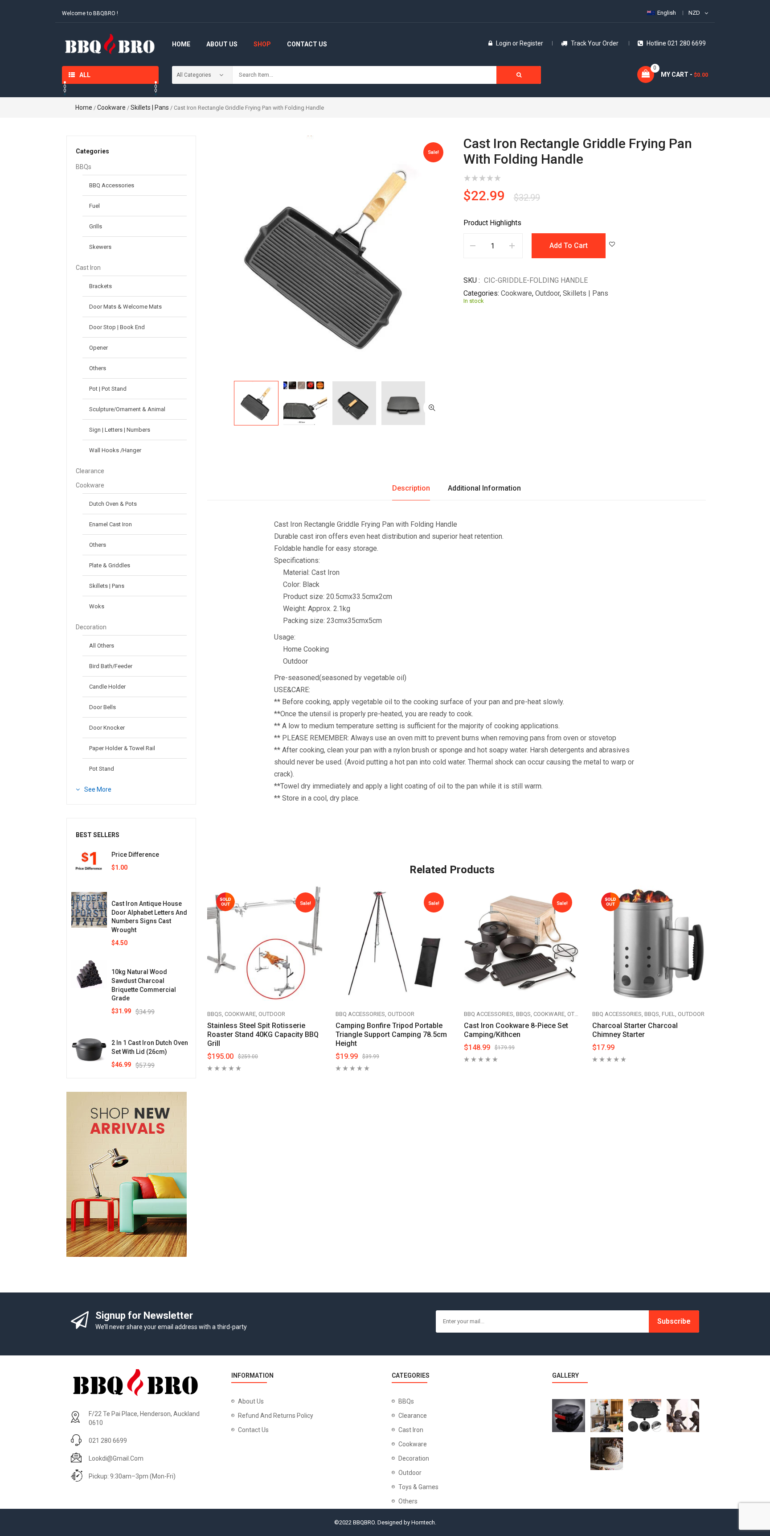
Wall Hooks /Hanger (115, 450)
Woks (96, 606)
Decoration (91, 627)
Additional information (484, 488)
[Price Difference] (89, 861)
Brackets (100, 286)
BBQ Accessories (111, 185)
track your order (594, 43)
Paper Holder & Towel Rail (122, 748)
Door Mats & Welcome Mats (125, 306)
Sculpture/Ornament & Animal (127, 409)
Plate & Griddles (109, 565)
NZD (694, 12)
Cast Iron (88, 267)
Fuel (94, 205)
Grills (95, 226)
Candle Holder (107, 686)
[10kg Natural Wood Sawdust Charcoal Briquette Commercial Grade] (89, 974)
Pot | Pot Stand (108, 388)
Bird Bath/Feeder (110, 666)
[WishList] (612, 244)
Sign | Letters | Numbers (119, 429)
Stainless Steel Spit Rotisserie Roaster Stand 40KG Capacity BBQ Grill (263, 1034)
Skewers (100, 247)
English (666, 12)
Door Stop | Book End (117, 327)
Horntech (423, 1522)
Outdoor (547, 293)
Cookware (111, 107)
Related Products (452, 869)
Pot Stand (101, 768)
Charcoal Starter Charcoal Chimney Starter (635, 1030)
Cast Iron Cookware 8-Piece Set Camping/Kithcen (516, 1030)
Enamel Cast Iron (110, 524)
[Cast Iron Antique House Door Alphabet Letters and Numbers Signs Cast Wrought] (89, 910)
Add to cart (568, 245)
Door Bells (102, 707)
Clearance (90, 471)
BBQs (83, 166)
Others (97, 368)
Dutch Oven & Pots (113, 503)
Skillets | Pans (150, 107)
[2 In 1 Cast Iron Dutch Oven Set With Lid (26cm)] (89, 1049)
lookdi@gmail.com (116, 1458)
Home (83, 107)
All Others (101, 645)
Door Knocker (107, 727)
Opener (98, 347)
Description (411, 488)
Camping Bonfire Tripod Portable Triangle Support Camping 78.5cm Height (391, 1034)
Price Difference (135, 854)
